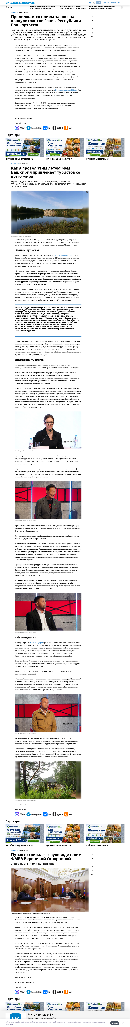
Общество (14, 12)
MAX (119, 2)
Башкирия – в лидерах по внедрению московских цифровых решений (102, 7)
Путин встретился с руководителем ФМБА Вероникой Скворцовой (42, 7)
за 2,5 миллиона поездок (65, 255)
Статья (9, 7)
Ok (108, 2)
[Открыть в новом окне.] (20, 128)
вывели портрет (36, 642)
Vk (99, 3)
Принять (115, 1023)
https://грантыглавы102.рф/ (66, 90)
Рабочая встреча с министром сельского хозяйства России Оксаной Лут (73, 7)
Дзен (104, 2)
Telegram (113, 2)
